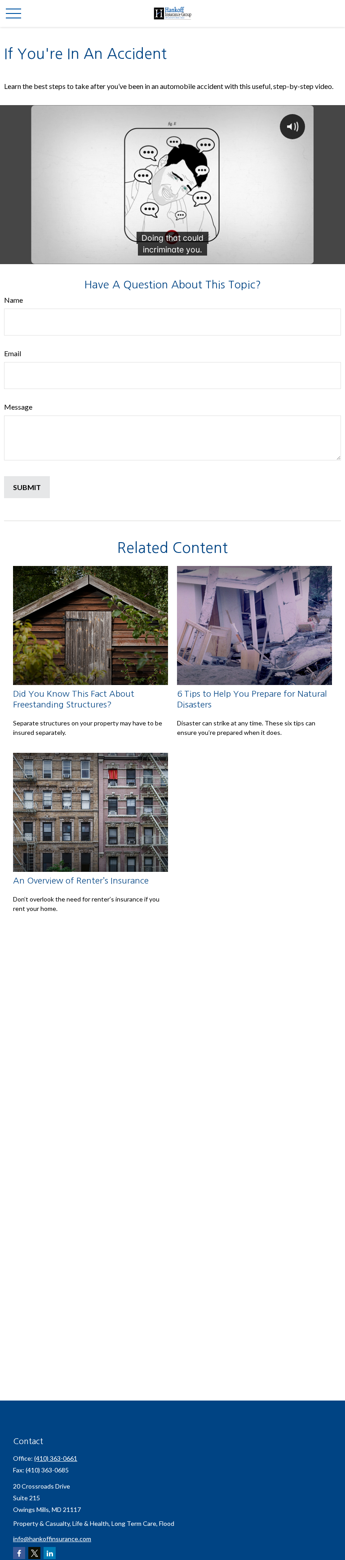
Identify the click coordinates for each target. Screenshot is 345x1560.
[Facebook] (19, 1553)
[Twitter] (34, 1553)
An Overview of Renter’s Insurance (81, 880)
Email (12, 353)
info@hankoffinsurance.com (52, 1538)
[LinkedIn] (50, 1553)
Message (18, 406)
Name (13, 300)
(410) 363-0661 (55, 1458)
